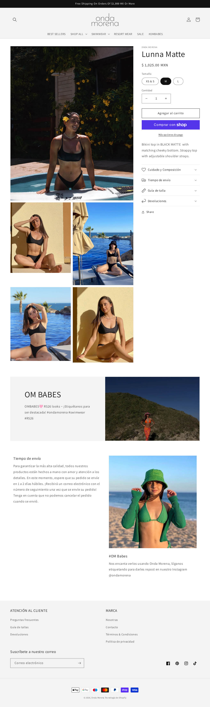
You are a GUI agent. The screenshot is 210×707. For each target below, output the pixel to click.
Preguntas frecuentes (24, 620)
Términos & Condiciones (122, 634)
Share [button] (150, 212)
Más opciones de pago (171, 134)
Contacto (112, 627)
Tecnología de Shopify (116, 697)
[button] (14, 19)
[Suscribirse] (79, 663)
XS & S (150, 81)
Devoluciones (19, 634)
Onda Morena (97, 697)
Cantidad (147, 90)
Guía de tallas (19, 627)
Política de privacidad (120, 641)
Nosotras (112, 620)
